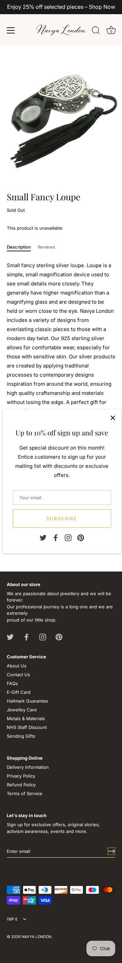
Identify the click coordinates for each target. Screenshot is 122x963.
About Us (16, 665)
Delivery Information (28, 767)
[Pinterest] (80, 537)
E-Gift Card (18, 692)
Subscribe (61, 518)
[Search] (95, 31)
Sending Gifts (21, 736)
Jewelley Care (22, 709)
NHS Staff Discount (27, 727)
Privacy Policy (21, 776)
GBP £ (12, 919)
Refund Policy (21, 784)
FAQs (12, 683)
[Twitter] (43, 537)
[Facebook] (55, 537)
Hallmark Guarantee (27, 701)
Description (19, 247)
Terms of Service (24, 793)
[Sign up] (111, 851)
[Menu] (10, 30)
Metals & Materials (26, 718)
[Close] (112, 417)
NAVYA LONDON (36, 936)
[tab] (22, 247)
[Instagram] (68, 537)
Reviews (46, 247)
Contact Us (18, 674)
